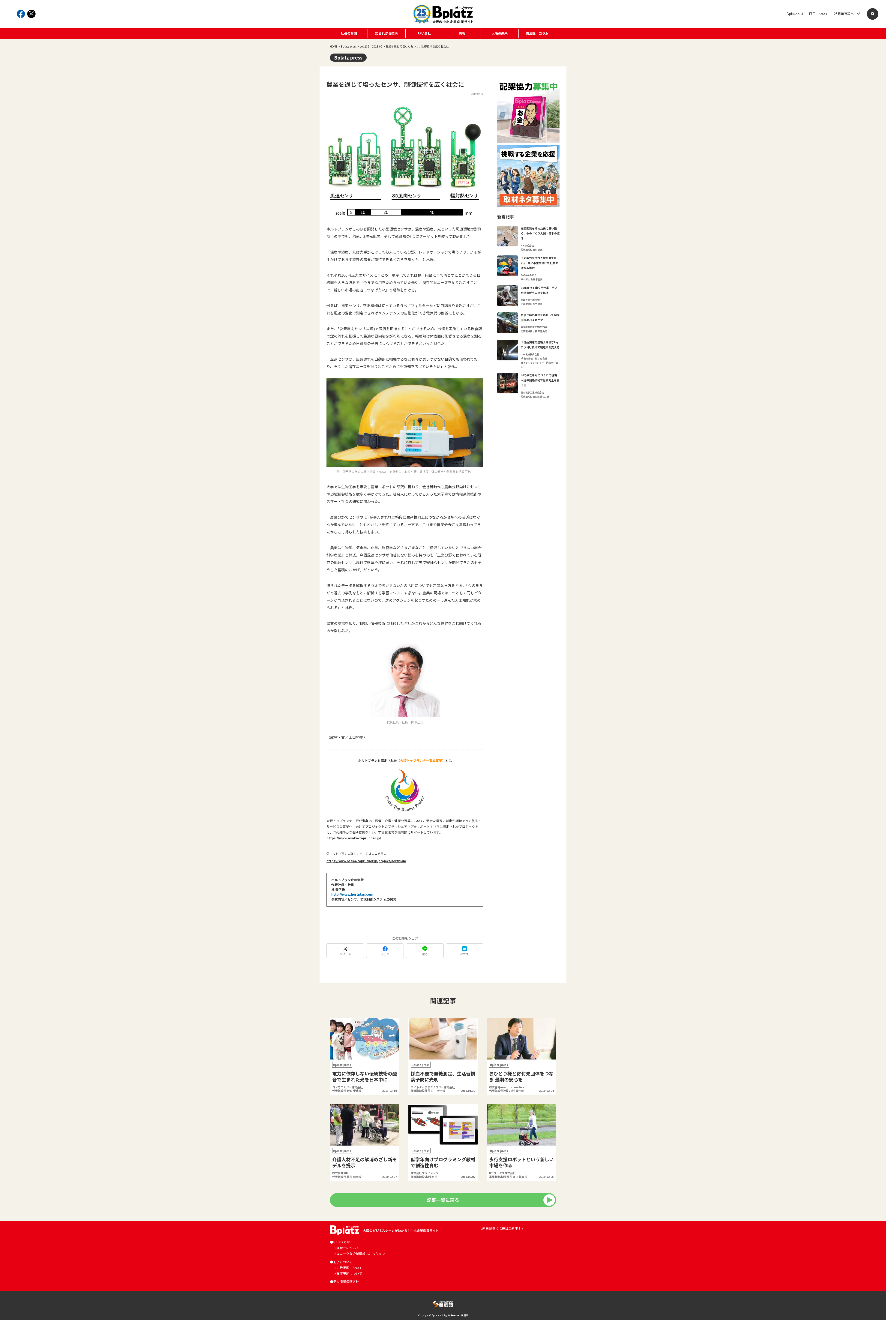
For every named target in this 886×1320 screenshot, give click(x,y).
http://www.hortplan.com (352, 894)
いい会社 (424, 33)
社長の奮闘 (349, 33)
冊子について (818, 13)
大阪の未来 (499, 33)
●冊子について (341, 1262)
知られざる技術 (386, 33)
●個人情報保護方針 (344, 1281)
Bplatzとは (795, 13)
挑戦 (462, 33)
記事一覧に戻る (443, 1200)
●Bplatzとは (340, 1242)
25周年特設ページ (847, 13)
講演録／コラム (537, 33)
